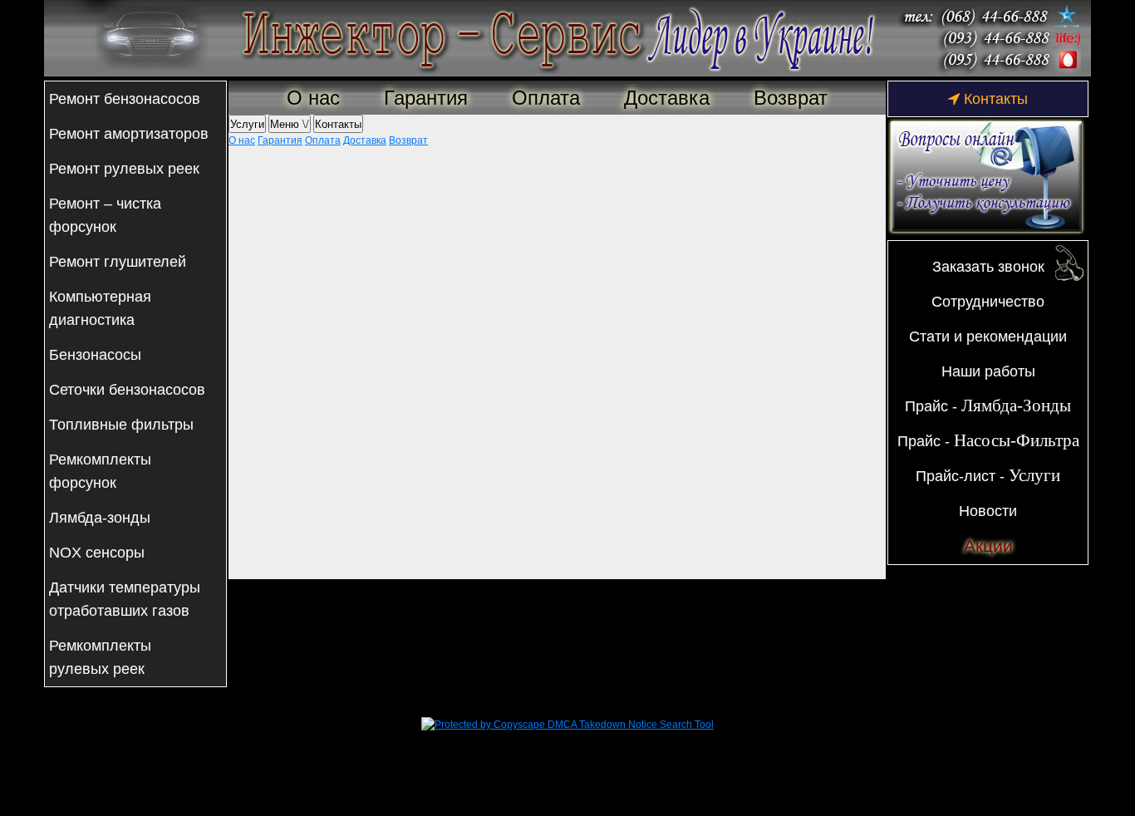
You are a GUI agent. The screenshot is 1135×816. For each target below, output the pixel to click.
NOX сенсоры (97, 552)
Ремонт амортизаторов (129, 133)
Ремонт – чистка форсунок (105, 215)
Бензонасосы (95, 355)
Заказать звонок (988, 266)
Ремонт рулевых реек (124, 168)
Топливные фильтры (121, 424)
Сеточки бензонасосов (127, 389)
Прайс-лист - (988, 475)
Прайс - (988, 405)
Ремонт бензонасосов (124, 99)
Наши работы (988, 371)
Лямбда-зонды (99, 517)
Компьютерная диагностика (100, 308)
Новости (988, 511)
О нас (313, 97)
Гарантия (426, 97)
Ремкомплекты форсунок (100, 471)
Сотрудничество (987, 301)
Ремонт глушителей (117, 261)
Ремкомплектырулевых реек (100, 657)
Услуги (247, 123)
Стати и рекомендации (988, 336)
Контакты (338, 123)
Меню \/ (289, 123)
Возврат (791, 97)
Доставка (667, 97)
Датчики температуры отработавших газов (124, 599)
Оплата (546, 97)
